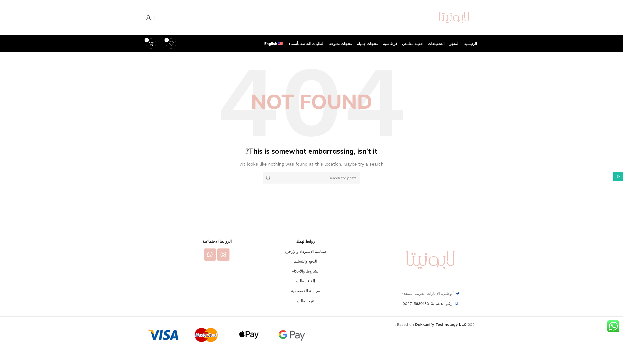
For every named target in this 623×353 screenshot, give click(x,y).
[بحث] (268, 178)
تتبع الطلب (305, 301)
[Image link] (430, 259)
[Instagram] (223, 254)
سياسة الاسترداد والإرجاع (305, 251)
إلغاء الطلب (305, 281)
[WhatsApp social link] (618, 176)
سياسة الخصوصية (305, 291)
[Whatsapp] (210, 254)
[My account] (148, 17)
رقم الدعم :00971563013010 (427, 303)
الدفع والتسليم (305, 261)
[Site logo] (454, 17)
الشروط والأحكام (306, 271)
